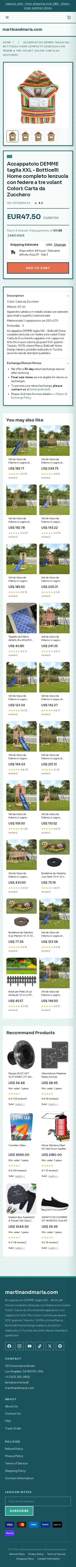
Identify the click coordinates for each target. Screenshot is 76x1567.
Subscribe (19, 1511)
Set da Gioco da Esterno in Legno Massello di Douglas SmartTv (52, 579)
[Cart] (68, 17)
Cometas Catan (17, 1145)
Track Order (13, 1428)
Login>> (20, 1104)
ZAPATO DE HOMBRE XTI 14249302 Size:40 (54, 1219)
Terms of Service (16, 1463)
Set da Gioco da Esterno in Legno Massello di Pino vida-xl (21, 579)
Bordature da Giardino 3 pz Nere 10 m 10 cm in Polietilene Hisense (54, 875)
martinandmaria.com (22, 29)
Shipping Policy (15, 1471)
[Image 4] (51, 136)
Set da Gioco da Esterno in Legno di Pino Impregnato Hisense (19, 461)
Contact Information (19, 1478)
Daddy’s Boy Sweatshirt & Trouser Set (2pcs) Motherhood (21, 1219)
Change (60, 245)
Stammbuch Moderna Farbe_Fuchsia (54, 1075)
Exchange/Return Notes (24, 363)
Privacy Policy (14, 1456)
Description (15, 295)
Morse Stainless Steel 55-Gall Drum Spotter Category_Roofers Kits (54, 1147)
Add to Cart (38, 268)
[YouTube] (29, 1346)
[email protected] (40, 389)
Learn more (16, 235)
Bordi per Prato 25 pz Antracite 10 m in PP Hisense (20, 993)
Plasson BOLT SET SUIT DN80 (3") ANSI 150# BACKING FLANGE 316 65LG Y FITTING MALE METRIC (21, 1075)
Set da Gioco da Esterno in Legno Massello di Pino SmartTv (50, 520)
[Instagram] (19, 1346)
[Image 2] (25, 136)
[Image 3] (38, 136)
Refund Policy (14, 1449)
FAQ (8, 1421)
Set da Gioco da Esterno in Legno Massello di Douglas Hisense (19, 697)
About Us (11, 1406)
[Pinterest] (60, 1346)
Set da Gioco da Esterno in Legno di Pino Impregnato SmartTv (19, 520)
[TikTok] (39, 1346)
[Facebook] (9, 1346)
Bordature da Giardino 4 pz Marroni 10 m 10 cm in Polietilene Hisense (20, 934)
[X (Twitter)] (50, 1346)
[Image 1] (12, 136)
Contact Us (13, 1413)
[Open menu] (7, 17)
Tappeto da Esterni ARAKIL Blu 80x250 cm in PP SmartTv (20, 638)
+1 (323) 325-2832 (17, 1377)
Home (7, 42)
